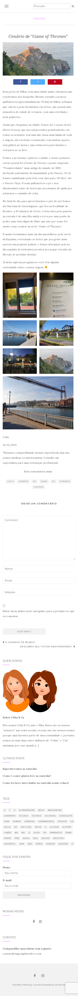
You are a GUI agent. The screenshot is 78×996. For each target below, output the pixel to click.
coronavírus (46, 821)
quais (26, 838)
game (44, 481)
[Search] (72, 6)
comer (17, 821)
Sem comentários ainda (38, 471)
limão (7, 832)
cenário (23, 481)
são (30, 844)
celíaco (36, 816)
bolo (41, 810)
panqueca (56, 832)
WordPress (60, 984)
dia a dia (26, 827)
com (6, 821)
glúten (66, 827)
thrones (65, 481)
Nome (6, 867)
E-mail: (7, 880)
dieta (38, 827)
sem (21, 844)
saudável (10, 844)
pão (17, 838)
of (53, 481)
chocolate (65, 816)
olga (37, 832)
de (34, 481)
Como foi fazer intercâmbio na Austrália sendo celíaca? (36, 783)
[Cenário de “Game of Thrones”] (38, 58)
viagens (39, 487)
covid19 (62, 821)
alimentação (27, 810)
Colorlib (37, 984)
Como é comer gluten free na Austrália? (27, 776)
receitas (58, 838)
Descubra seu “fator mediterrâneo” (46, 646)
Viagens (39, 18)
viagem (50, 844)
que (35, 838)
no (23, 832)
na (16, 832)
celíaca (23, 816)
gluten (54, 827)
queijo (46, 838)
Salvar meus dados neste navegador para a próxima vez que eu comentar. (39, 614)
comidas (29, 821)
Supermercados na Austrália (20, 768)
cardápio (9, 816)
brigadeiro (54, 810)
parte (7, 838)
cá (71, 821)
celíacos (50, 816)
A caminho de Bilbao (20, 642)
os (44, 832)
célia (10, 481)
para (68, 832)
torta (39, 844)
